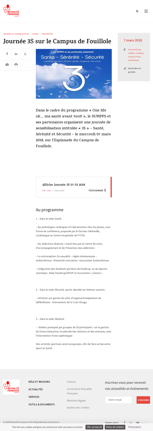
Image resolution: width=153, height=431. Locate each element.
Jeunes (35, 34)
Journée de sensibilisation (16, 34)
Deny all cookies (115, 427)
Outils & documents (42, 404)
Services (34, 396)
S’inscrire (143, 399)
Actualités (36, 389)
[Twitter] (25, 54)
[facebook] (7, 54)
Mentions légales (76, 400)
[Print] (16, 65)
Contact (71, 381)
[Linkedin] (16, 54)
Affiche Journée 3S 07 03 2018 (63, 185)
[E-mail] (7, 65)
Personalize (134, 427)
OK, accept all (94, 427)
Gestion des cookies (78, 407)
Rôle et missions (39, 381)
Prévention (47, 34)
